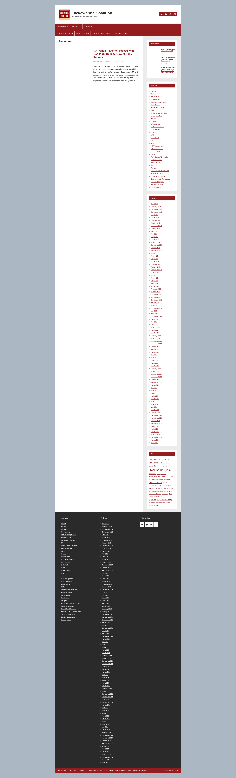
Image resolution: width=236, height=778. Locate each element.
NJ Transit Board (166, 485)
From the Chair (163, 466)
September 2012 (156, 382)
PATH (153, 154)
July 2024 (154, 234)
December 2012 (156, 374)
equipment (151, 466)
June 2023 (154, 256)
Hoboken (154, 121)
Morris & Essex (155, 482)
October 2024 (155, 229)
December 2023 (156, 245)
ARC (156, 460)
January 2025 (155, 223)
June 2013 (154, 358)
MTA (152, 140)
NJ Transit (158, 485)
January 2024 (155, 242)
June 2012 (154, 391)
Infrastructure (119, 61)
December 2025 (156, 209)
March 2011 (155, 410)
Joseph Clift (170, 476)
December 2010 (156, 415)
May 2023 (154, 259)
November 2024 (156, 226)
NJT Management (157, 146)
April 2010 (154, 429)
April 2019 (154, 314)
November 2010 (156, 418)
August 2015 (155, 319)
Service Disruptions (157, 182)
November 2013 (156, 344)
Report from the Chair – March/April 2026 (168, 50)
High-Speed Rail (156, 116)
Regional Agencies (157, 173)
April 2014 (154, 330)
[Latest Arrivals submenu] (67, 26)
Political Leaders (156, 160)
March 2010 (155, 432)
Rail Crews (154, 165)
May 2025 (154, 215)
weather (156, 505)
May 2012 (154, 393)
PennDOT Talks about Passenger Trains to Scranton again (168, 59)
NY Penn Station (154, 491)
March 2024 (155, 239)
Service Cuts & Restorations (160, 179)
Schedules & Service (158, 176)
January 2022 (155, 292)
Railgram (154, 168)
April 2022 (154, 283)
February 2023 (156, 264)
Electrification (155, 105)
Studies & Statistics (157, 184)
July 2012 (154, 388)
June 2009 (154, 443)
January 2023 (155, 267)
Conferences (155, 99)
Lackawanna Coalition (92, 13)
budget (165, 460)
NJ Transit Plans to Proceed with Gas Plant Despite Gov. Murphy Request (113, 54)
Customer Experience (158, 102)
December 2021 (156, 294)
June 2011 (154, 404)
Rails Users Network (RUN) (160, 171)
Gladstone (152, 474)
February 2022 (156, 289)
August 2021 (155, 303)
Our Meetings (155, 151)
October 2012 (155, 380)
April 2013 (154, 363)
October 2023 (155, 248)
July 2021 (154, 305)
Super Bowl (152, 500)
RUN (170, 494)
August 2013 (155, 352)
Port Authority (155, 162)
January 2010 (155, 434)
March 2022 (155, 286)
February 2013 (156, 369)
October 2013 (155, 347)
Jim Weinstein (162, 476)
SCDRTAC (157, 497)
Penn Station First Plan (155, 494)
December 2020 (156, 308)
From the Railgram (160, 469)
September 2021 (156, 300)
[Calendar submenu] (91, 26)
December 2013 (156, 341)
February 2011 (156, 413)
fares (156, 466)
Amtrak (153, 91)
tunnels (151, 505)
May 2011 (154, 407)
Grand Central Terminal (159, 113)
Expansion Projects (157, 107)
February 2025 (156, 220)
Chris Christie (154, 463)
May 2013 (154, 360)
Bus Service (155, 96)
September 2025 (156, 212)
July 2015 (154, 322)
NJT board (151, 485)
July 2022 (154, 275)
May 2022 (154, 281)
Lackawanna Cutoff (157, 127)
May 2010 (154, 426)
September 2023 (156, 250)
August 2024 (155, 231)
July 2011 (154, 402)
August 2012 (155, 385)
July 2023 (154, 253)
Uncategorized (156, 187)
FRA (152, 110)
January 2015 (155, 327)
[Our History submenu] (80, 26)
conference (162, 463)
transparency (152, 502)
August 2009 (155, 440)
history (158, 474)
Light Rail (154, 132)
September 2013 (156, 349)
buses (172, 460)
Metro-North (155, 138)
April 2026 (154, 204)
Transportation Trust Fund (163, 502)
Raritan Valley (165, 494)
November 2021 (156, 297)
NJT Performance (157, 149)
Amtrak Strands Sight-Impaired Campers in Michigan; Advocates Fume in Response (168, 70)
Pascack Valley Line (163, 491)
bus (169, 460)
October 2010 (155, 421)
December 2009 (156, 437)
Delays (168, 463)
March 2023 (155, 261)
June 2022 (154, 278)
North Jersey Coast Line (167, 488)
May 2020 (154, 311)
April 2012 (154, 396)
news (152, 143)
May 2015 (154, 325)
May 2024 (154, 237)
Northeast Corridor (154, 488)
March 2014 (155, 333)
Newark (168, 482)
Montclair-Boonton (166, 479)
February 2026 (156, 207)
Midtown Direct (155, 479)
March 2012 (155, 399)
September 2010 (156, 423)
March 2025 (155, 218)
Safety (151, 497)
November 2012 (156, 377)
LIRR (152, 135)
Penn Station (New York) (159, 157)
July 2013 (154, 355)
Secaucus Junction (166, 497)
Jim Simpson (153, 476)
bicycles (161, 459)
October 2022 (155, 272)
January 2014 (155, 338)
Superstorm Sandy (164, 500)
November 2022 (156, 270)
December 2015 (156, 316)
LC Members (155, 129)
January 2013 (155, 371)
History (153, 118)
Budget (153, 94)
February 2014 (156, 336)
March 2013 (155, 366)
